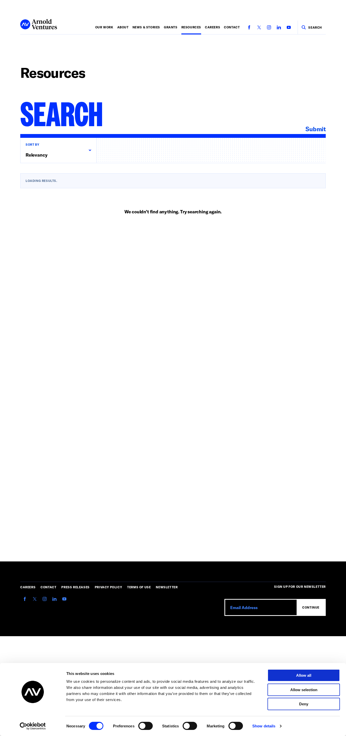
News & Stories (146, 27)
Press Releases (75, 587)
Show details (263, 726)
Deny (303, 704)
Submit (315, 129)
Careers (212, 27)
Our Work (104, 27)
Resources (191, 27)
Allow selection (303, 690)
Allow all (303, 675)
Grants (171, 27)
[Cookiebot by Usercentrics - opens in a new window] (33, 726)
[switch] (145, 726)
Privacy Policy (108, 587)
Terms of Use (139, 587)
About (123, 27)
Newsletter (167, 587)
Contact (232, 27)
